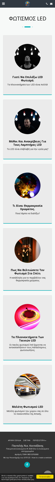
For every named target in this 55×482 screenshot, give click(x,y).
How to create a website (42, 457)
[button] (3, 3)
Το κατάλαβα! (44, 476)
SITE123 (27, 457)
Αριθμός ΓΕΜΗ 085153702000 (26, 454)
